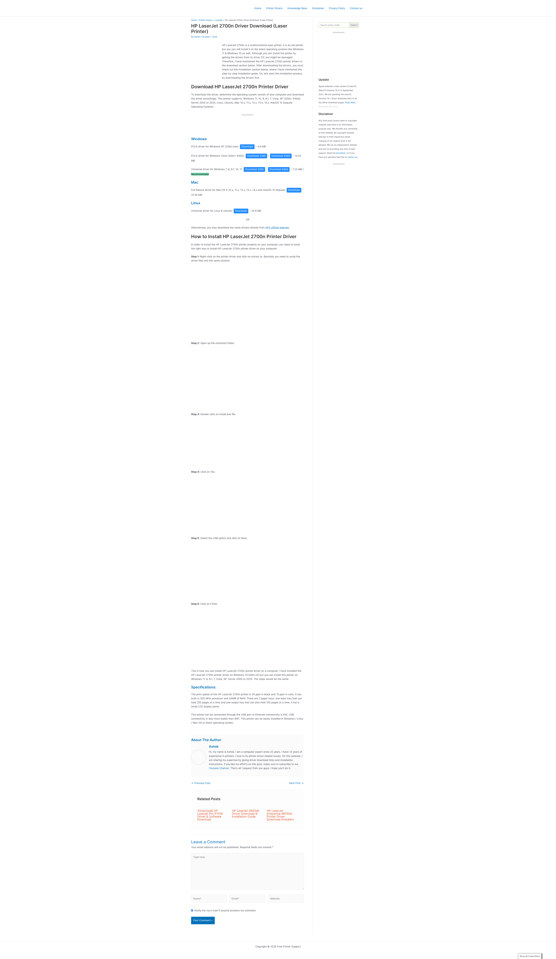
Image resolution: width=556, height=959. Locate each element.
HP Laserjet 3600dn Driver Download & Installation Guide (245, 813)
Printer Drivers (274, 8)
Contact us (356, 8)
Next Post (296, 783)
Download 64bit (280, 155)
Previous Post (200, 783)
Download (247, 146)
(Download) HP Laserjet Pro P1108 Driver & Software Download (210, 815)
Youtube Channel (219, 768)
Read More (350, 102)
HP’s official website (277, 227)
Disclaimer (318, 8)
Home (257, 8)
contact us (352, 157)
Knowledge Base (297, 8)
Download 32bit (256, 155)
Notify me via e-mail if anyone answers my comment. (225, 910)
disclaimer (340, 153)
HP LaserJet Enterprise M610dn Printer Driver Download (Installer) (280, 815)
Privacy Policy (337, 8)
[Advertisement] (247, 126)
